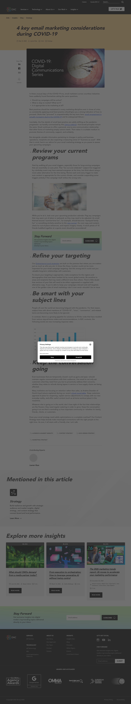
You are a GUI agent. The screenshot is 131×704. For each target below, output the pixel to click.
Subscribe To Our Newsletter (113, 697)
